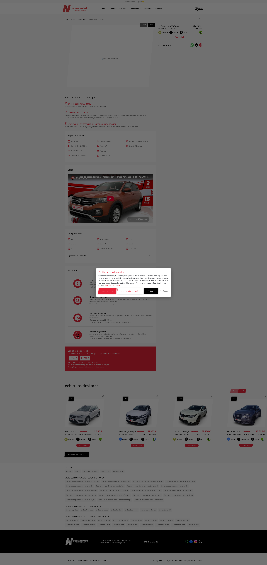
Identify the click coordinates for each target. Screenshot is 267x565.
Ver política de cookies (112, 285)
